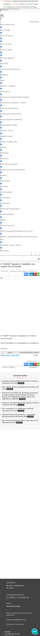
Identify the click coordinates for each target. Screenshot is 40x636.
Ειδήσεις (24, 271)
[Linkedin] (31, 274)
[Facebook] (25, 274)
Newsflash (13, 271)
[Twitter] (28, 274)
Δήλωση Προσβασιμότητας (16, 619)
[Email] (37, 274)
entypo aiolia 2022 (12, 355)
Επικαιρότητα (32, 271)
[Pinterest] (34, 274)
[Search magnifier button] (2, 15)
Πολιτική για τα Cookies (15, 624)
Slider (19, 271)
